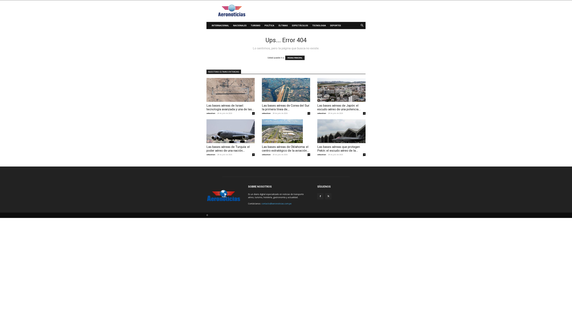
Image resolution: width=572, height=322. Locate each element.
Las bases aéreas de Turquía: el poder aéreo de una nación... (228, 148)
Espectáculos (300, 25)
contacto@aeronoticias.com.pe (276, 203)
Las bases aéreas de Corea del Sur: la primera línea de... (286, 107)
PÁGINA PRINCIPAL (294, 58)
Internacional (220, 25)
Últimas (283, 25)
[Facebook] (320, 196)
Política (269, 25)
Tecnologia (319, 25)
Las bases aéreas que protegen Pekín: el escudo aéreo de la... (338, 148)
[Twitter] (328, 196)
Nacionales (240, 25)
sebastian (210, 113)
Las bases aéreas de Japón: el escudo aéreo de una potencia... (339, 107)
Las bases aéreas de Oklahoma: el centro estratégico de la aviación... (285, 148)
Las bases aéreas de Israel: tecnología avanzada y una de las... (230, 107)
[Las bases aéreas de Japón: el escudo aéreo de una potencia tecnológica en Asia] (341, 90)
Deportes (335, 25)
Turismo (255, 25)
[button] (362, 25)
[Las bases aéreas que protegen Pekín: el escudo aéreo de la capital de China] (341, 131)
